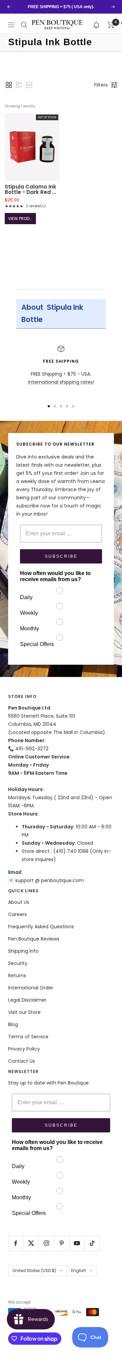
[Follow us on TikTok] (92, 1243)
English (78, 1270)
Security (17, 963)
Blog (13, 1024)
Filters (101, 85)
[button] (96, 25)
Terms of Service (28, 1036)
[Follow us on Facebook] (15, 1243)
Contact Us (21, 1061)
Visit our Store (24, 1012)
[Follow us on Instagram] (46, 1243)
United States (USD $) (34, 1270)
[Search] (24, 25)
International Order (30, 987)
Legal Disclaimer (27, 1000)
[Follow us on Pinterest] (61, 1243)
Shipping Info (23, 951)
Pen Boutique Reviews (33, 938)
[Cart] (111, 24)
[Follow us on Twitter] (31, 1243)
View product (22, 218)
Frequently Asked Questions (41, 926)
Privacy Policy (24, 1048)
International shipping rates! (61, 382)
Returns (17, 975)
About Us (18, 902)
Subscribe (61, 556)
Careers (17, 914)
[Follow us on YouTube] (76, 1243)
